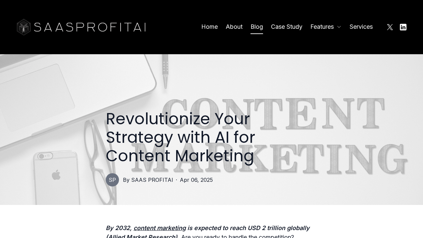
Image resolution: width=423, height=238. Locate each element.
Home (209, 26)
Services (361, 26)
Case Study (286, 26)
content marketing (160, 227)
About (234, 26)
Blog (256, 26)
